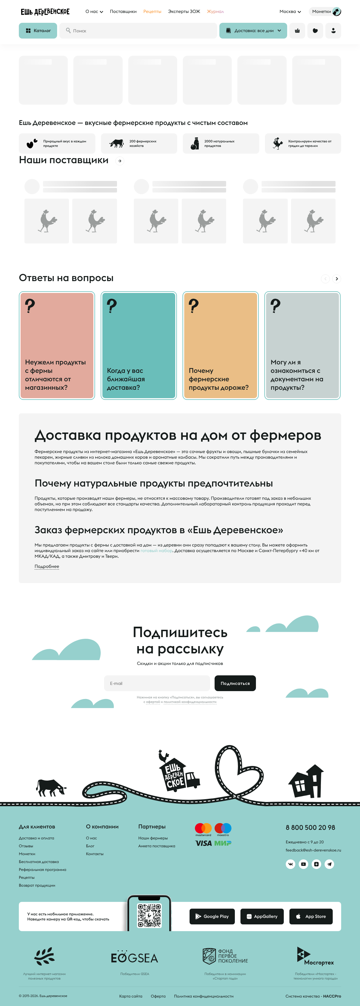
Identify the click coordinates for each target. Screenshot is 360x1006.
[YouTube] (303, 864)
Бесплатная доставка (39, 861)
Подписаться (235, 683)
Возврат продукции (37, 885)
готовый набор (156, 550)
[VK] (290, 864)
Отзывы (26, 846)
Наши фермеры (153, 838)
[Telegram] (329, 864)
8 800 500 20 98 (310, 827)
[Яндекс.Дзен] (316, 864)
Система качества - (313, 996)
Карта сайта (130, 996)
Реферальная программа (42, 869)
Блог (90, 846)
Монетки (27, 854)
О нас (91, 838)
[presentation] (325, 278)
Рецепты (27, 877)
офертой (153, 702)
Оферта (158, 996)
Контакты (95, 854)
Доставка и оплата (36, 838)
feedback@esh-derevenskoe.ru (313, 850)
